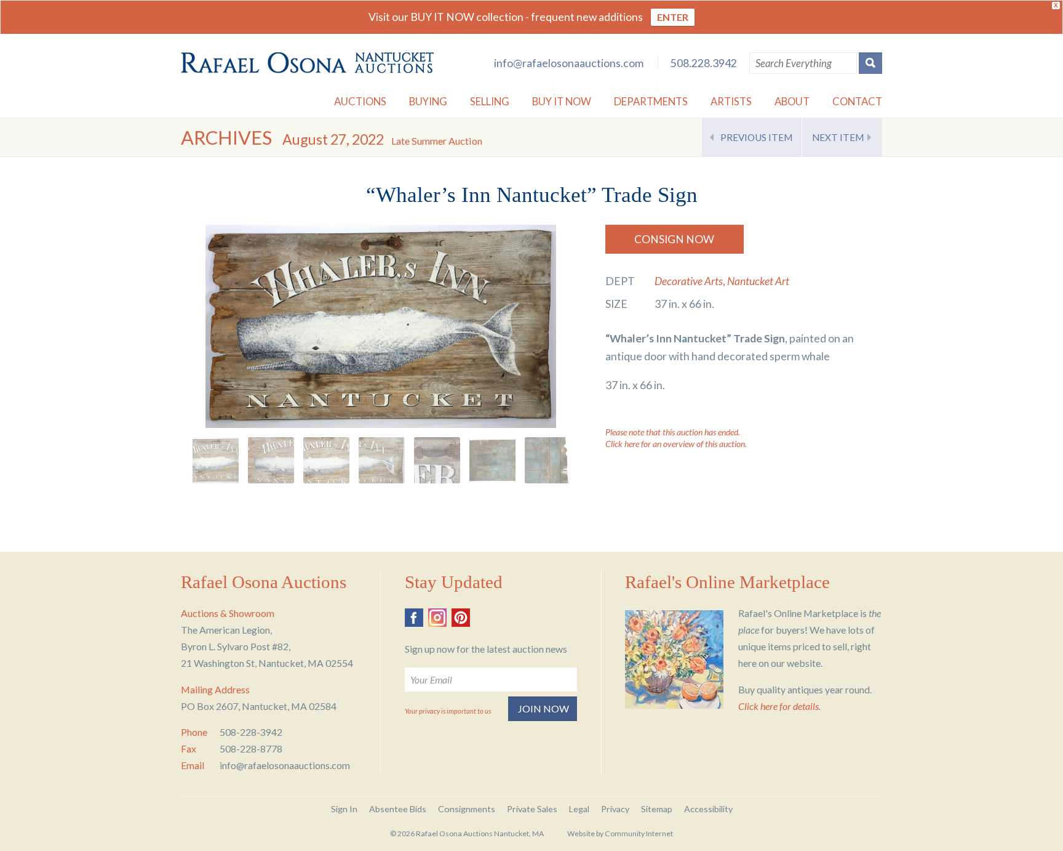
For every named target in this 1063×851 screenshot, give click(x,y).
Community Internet (639, 833)
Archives (226, 137)
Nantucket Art (758, 281)
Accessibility (708, 809)
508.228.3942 (704, 63)
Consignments (466, 809)
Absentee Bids (397, 809)
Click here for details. (779, 706)
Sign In (344, 809)
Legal (579, 809)
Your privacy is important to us (448, 711)
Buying (428, 101)
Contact (857, 101)
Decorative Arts (689, 281)
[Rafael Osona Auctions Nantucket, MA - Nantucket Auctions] (307, 62)
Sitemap (656, 809)
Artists (731, 101)
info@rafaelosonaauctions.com (568, 63)
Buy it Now (561, 101)
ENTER (672, 17)
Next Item (838, 137)
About (792, 101)
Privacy (615, 809)
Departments (651, 101)
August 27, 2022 (382, 139)
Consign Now (674, 239)
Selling (489, 101)
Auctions (360, 101)
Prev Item (756, 137)
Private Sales (532, 809)
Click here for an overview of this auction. (676, 443)
